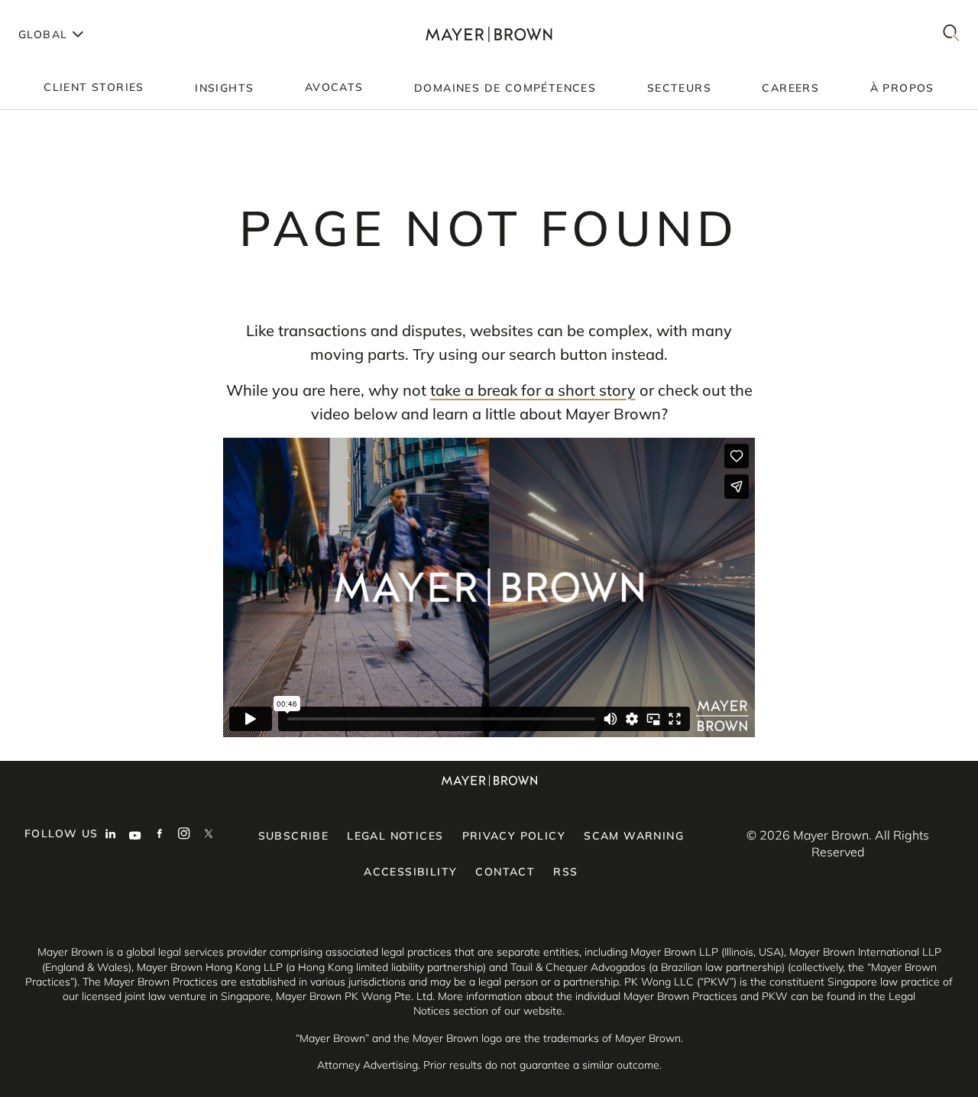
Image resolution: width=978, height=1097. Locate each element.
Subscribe (293, 836)
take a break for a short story (533, 390)
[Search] (951, 34)
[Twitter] (208, 835)
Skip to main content (74, 12)
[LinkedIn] (111, 835)
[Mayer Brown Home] (489, 34)
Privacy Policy (514, 836)
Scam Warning (634, 836)
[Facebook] (160, 835)
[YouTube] (135, 835)
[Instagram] (184, 835)
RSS (565, 872)
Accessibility (410, 872)
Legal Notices (395, 836)
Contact (505, 872)
